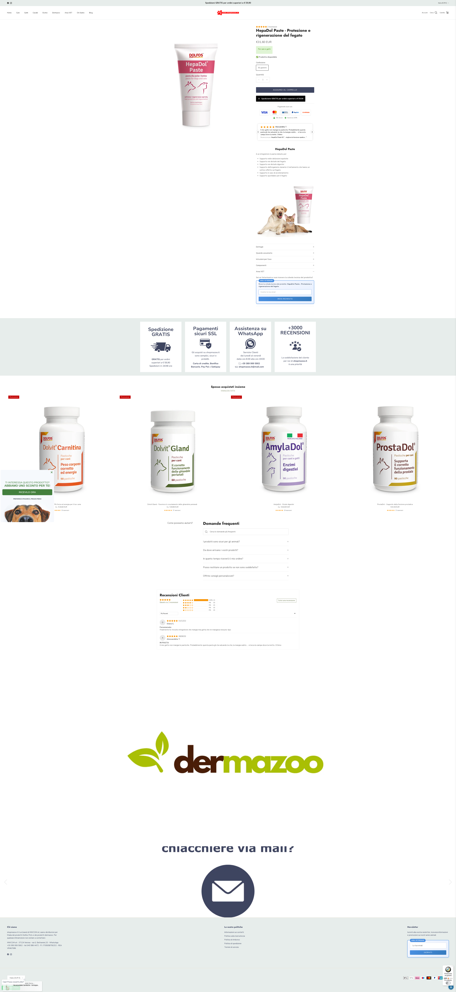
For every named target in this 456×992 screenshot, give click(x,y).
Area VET (68, 13)
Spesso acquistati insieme (228, 387)
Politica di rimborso (232, 940)
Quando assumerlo (264, 253)
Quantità (260, 75)
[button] (261, 27)
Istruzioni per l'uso (263, 259)
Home (9, 13)
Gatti (26, 13)
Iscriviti (428, 952)
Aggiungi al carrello (285, 90)
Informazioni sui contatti (234, 932)
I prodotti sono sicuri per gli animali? (221, 541)
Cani (18, 13)
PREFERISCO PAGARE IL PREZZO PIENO (27, 499)
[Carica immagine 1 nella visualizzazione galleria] (196, 79)
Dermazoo (56, 13)
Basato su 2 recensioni (169, 602)
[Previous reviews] (258, 132)
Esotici (45, 13)
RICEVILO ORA (27, 492)
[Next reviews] (312, 132)
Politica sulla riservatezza (234, 936)
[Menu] (452, 966)
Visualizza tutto (228, 391)
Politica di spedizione (232, 943)
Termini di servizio (231, 947)
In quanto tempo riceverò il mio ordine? (223, 558)
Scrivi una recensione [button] (286, 600)
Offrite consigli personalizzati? (218, 575)
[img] (172, 621)
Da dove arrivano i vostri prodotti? (220, 550)
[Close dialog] (51, 472)
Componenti (261, 265)
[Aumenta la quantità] (268, 79)
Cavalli (35, 13)
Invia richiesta (285, 299)
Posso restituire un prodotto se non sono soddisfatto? (230, 567)
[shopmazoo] (228, 12)
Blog (91, 13)
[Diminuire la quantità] (258, 79)
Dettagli (259, 247)
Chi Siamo (80, 13)
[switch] (448, 983)
